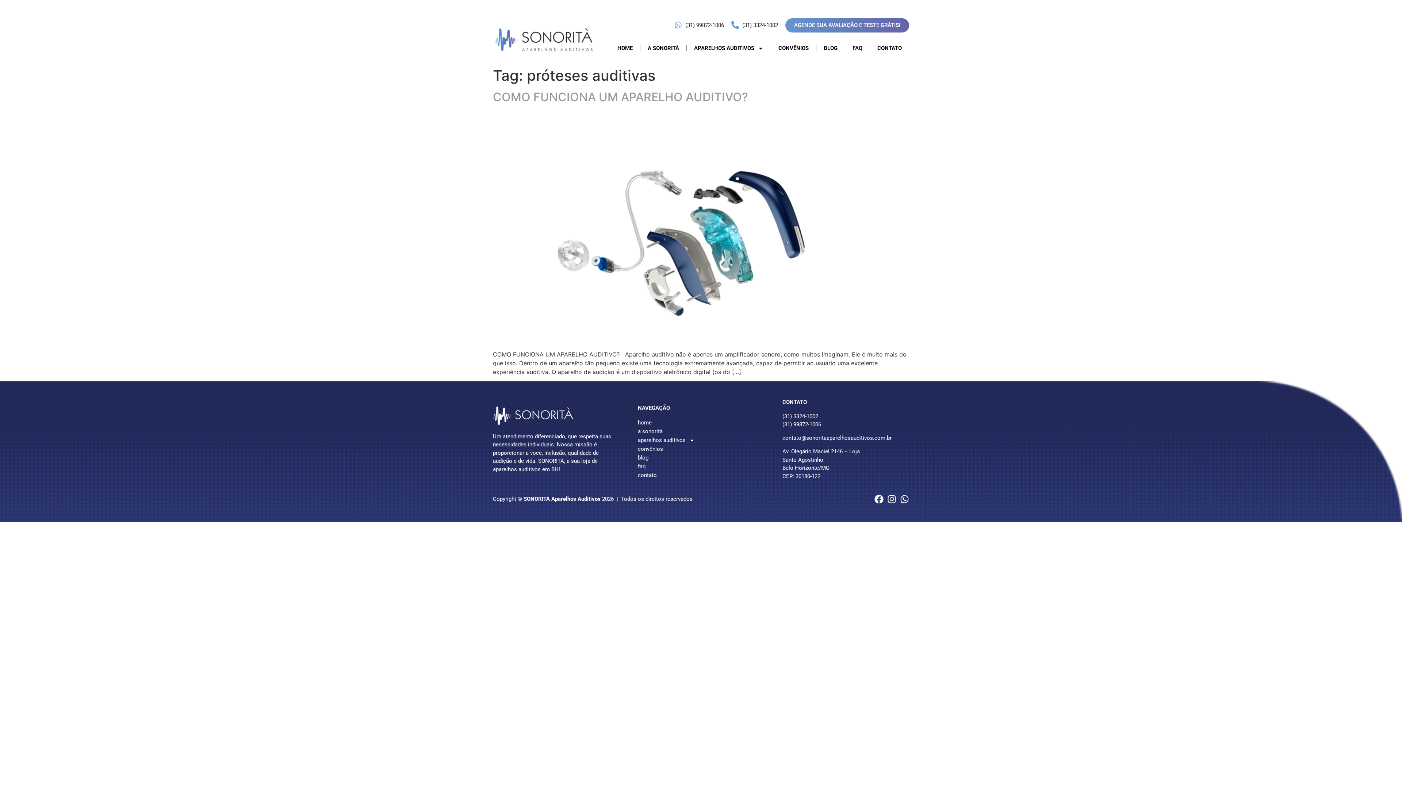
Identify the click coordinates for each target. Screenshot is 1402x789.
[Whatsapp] (904, 499)
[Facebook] (879, 499)
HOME (625, 48)
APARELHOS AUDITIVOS (724, 48)
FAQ (857, 48)
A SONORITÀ (663, 48)
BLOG (831, 48)
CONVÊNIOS (793, 48)
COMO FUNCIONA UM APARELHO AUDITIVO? (620, 97)
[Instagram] (891, 499)
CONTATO (889, 48)
